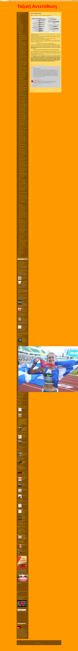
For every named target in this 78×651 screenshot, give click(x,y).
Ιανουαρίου (20, 253)
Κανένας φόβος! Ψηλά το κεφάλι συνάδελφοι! (23, 135)
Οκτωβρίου (20, 26)
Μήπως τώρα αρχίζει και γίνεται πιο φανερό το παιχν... (23, 180)
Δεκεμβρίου (20, 24)
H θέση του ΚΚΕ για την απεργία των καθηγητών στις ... (23, 220)
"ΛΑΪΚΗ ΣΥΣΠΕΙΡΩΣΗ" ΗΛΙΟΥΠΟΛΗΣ (21, 345)
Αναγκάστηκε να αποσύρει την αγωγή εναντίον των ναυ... (23, 120)
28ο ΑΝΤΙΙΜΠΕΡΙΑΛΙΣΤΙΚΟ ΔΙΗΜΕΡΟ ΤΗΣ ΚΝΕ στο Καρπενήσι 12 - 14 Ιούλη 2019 (21, 468)
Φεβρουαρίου (21, 252)
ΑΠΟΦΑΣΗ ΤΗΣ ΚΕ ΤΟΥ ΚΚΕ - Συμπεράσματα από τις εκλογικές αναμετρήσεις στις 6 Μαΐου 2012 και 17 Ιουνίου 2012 (22, 310)
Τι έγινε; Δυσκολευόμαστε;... (22, 55)
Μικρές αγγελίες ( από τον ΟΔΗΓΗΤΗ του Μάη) (22, 108)
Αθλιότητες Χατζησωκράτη (22, 102)
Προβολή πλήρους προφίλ (20, 637)
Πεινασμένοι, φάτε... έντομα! (22, 154)
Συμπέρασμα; (20, 203)
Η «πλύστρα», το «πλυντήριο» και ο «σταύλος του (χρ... (23, 129)
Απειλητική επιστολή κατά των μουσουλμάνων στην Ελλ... (23, 151)
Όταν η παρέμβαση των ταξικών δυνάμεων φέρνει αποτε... (23, 35)
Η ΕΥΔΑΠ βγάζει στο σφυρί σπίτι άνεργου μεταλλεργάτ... (23, 37)
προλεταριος (20, 488)
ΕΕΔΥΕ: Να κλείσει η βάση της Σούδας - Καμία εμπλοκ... (23, 222)
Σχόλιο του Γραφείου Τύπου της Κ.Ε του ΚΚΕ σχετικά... (23, 57)
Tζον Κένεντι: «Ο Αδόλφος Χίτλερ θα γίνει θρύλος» (22, 136)
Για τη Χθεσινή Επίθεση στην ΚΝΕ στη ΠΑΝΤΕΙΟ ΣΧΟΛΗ (24, 478)
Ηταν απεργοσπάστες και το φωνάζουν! (22, 91)
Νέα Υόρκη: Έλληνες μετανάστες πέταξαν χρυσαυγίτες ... (23, 72)
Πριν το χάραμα (21, 219)
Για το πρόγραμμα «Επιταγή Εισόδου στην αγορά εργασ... (23, 104)
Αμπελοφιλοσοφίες (21, 396)
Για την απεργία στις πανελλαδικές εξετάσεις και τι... (23, 233)
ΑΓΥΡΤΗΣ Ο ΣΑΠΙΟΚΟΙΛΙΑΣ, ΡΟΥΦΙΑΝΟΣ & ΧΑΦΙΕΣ (24, 462)
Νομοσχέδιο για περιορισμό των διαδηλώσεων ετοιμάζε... (23, 64)
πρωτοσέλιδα (20, 623)
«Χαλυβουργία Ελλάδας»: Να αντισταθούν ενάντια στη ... (23, 158)
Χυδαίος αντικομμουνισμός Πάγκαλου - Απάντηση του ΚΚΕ (22, 144)
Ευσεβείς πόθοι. (24, 325)
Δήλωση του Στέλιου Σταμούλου (24, 545)
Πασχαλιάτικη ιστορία (22, 227)
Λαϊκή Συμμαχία (20, 522)
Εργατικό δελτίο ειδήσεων (22, 75)
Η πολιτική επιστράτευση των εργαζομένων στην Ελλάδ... (23, 192)
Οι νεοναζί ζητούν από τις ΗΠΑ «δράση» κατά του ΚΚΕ (23, 116)
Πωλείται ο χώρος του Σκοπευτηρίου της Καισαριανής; (22, 79)
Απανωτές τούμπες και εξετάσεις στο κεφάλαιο (23, 247)
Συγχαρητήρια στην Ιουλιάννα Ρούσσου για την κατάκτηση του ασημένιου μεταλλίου (22, 393)
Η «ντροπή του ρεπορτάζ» (22, 48)
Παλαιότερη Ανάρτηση (56, 89)
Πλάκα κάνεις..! (20, 494)
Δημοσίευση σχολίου (35, 85)
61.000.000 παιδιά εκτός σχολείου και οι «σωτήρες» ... (23, 235)
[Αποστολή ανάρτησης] (37, 64)
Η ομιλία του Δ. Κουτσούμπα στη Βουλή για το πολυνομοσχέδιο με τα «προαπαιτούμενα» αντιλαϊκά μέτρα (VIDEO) (22, 518)
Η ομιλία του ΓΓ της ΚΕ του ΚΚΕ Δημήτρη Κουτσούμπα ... (23, 87)
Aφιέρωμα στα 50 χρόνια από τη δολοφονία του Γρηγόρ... (23, 122)
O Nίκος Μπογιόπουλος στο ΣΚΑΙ (24, 302)
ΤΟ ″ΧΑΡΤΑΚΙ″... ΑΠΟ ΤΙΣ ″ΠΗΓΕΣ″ (24, 489)
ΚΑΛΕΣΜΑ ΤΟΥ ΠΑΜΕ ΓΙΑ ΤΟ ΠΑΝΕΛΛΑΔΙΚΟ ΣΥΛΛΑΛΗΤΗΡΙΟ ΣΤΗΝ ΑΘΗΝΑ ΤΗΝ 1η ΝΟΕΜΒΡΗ (24, 537)
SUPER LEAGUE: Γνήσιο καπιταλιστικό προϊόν (22, 76)
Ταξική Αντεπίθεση (37, 6)
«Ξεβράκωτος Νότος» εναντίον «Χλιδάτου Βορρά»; (23, 231)
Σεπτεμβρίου (21, 27)
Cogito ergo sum (20, 449)
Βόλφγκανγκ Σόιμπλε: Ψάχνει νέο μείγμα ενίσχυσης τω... (23, 73)
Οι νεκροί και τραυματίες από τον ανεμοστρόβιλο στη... (23, 124)
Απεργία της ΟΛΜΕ (21, 176)
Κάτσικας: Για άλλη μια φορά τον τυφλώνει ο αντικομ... (23, 175)
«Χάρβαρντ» (20, 177)
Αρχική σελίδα (45, 89)
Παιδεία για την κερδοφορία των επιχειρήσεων (23, 93)
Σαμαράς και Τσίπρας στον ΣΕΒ (23, 197)
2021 (19, 14)
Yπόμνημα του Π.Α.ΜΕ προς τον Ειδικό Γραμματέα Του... (23, 162)
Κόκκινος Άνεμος (20, 399)
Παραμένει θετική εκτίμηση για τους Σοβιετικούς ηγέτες (23, 110)
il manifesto (19, 440)
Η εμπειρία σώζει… (21, 130)
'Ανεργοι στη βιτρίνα (21, 210)
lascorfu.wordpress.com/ (21, 458)
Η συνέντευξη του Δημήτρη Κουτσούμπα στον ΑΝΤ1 (22, 52)
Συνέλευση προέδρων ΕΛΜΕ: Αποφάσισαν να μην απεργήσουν (22, 171)
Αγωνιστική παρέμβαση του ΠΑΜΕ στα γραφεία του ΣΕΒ (24, 484)
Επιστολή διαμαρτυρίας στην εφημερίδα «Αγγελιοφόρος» (23, 214)
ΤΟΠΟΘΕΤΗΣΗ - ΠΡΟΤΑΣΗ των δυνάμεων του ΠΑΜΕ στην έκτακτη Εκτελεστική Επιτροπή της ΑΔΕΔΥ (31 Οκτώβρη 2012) (22, 270)
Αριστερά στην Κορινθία (21, 515)
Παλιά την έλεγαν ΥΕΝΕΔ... (22, 115)
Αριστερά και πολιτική (21, 337)
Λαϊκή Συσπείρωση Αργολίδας (22, 434)
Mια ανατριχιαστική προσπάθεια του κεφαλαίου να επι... (23, 97)
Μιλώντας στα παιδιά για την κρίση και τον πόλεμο (23, 39)
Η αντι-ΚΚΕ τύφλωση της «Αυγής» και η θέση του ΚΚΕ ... (23, 113)
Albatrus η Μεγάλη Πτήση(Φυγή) (22, 476)
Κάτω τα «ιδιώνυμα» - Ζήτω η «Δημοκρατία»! (23, 47)
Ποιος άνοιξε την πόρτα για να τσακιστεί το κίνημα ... (23, 207)
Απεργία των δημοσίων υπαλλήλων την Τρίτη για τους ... (22, 190)
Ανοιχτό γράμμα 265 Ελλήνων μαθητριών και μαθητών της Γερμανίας (24, 282)
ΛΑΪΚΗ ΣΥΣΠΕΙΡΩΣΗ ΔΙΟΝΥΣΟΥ (21, 530)
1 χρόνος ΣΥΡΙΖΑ (24, 504)
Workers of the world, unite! (21, 526)
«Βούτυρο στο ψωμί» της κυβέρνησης (22, 205)
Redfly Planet (20, 482)
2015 (19, 21)
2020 (19, 15)
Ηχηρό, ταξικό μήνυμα (22, 248)
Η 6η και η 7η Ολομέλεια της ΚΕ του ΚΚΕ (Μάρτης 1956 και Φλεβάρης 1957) (25, 318)
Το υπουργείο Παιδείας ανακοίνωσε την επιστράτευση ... (23, 202)
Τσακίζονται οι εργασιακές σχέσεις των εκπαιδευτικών (23, 44)
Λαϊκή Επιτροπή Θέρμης (21, 534)
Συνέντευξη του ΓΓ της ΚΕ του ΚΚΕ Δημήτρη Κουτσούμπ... (23, 85)
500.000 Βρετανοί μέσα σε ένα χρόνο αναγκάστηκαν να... (23, 42)
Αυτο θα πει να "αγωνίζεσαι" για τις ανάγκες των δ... (23, 112)
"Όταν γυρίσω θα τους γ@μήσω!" (24, 551)
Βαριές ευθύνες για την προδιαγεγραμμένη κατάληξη (23, 164)
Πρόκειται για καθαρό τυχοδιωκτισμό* (22, 156)
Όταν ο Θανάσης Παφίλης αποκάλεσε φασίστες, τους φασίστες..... (24, 277)
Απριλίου (20, 249)
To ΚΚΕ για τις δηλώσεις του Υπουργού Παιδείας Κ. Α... (22, 209)
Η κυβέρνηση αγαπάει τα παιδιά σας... (23, 185)
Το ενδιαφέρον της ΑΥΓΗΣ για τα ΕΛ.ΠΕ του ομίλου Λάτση (23, 241)
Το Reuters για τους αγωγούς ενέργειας (22, 59)
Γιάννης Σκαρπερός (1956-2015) (24, 495)
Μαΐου (20, 32)
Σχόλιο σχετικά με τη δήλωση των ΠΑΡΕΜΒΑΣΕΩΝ (23, 188)
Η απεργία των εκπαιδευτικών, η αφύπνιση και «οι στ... (23, 149)
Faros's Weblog (20, 335)
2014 (19, 22)
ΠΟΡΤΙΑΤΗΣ (20, 549)
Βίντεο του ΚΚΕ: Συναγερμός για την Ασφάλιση (23, 50)
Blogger (42, 643)
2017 (19, 18)
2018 (19, 17)
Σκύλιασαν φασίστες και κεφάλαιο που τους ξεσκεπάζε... (22, 238)
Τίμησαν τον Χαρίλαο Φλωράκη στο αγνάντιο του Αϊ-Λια (23, 81)
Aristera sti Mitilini (20, 452)
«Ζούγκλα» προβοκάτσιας (22, 244)
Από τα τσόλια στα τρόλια (22, 200)
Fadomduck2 (20, 403)
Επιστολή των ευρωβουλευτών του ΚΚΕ (23, 70)
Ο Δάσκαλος (20, 194)
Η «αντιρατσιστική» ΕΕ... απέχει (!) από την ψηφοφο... (23, 101)
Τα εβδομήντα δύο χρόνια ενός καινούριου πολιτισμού (22, 447)
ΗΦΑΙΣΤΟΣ (19, 446)
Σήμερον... (19, 450)
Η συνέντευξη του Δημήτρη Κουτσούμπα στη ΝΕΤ (22, 118)
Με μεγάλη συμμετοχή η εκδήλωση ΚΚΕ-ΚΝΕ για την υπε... (23, 147)
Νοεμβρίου (20, 25)
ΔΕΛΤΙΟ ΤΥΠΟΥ (24, 408)
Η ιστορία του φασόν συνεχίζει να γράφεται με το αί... (23, 198)
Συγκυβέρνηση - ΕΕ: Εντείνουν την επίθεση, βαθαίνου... (23, 153)
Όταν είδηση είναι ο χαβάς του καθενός (23, 224)
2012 (19, 254)
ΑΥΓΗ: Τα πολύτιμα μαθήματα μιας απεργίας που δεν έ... (23, 138)
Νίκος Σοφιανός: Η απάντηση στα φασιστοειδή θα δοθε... (23, 89)
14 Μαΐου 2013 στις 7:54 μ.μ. (37, 77)
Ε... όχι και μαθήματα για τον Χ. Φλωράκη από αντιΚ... (23, 54)
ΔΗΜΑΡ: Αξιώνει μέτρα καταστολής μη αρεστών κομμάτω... (22, 160)
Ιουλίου (20, 30)
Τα (18, 623)
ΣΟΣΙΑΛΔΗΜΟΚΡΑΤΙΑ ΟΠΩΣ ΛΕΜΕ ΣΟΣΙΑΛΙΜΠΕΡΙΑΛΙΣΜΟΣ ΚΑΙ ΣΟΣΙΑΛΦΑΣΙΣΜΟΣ (24, 429)
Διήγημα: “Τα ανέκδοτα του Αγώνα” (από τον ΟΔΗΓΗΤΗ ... (23, 106)
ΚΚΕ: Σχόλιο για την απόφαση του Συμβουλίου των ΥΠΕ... (23, 62)
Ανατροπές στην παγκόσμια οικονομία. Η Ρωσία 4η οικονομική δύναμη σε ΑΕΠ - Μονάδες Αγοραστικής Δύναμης (22, 340)
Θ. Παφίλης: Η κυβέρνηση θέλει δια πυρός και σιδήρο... (23, 183)
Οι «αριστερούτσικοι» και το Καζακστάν (24, 442)
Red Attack (19, 503)
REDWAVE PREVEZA (21, 541)
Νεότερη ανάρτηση (34, 89)
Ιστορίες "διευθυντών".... (22, 133)
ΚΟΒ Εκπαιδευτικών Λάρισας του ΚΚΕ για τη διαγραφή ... (23, 132)
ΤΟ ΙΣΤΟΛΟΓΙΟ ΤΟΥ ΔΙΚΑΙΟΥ (22, 432)
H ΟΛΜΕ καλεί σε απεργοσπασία (23, 186)
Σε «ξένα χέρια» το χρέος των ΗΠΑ (23, 142)
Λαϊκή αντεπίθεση (20, 509)
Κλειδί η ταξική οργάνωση (22, 45)
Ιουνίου (20, 31)
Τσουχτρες (19, 426)
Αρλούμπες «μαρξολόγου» (22, 245)
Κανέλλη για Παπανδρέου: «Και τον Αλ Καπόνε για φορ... (23, 195)
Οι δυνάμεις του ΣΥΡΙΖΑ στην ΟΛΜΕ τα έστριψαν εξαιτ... (23, 166)
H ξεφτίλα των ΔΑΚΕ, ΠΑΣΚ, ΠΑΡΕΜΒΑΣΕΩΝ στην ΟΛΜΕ (23, 173)
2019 (19, 16)
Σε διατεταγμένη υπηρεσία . (21, 289)
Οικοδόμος (19, 471)
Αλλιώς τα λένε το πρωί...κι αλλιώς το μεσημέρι (22, 99)
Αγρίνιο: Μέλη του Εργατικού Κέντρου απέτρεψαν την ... (23, 140)
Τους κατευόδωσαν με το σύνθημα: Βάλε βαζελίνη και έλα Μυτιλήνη (24, 454)
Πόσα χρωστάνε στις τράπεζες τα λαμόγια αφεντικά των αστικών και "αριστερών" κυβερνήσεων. (24, 512)
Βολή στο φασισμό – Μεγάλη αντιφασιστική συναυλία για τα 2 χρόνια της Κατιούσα (24, 473)
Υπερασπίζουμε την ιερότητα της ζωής (23, 126)
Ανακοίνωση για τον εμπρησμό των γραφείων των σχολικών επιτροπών (22, 532)
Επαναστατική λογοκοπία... (22, 239)
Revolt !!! (19, 460)
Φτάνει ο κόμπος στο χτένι (22, 167)
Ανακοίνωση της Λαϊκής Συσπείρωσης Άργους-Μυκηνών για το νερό (24, 436)
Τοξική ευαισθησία (21, 86)
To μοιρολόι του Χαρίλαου (22, 127)
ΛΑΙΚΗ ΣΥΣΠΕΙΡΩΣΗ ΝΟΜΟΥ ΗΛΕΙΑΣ (22, 407)
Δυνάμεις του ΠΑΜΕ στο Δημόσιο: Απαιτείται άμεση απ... (23, 95)
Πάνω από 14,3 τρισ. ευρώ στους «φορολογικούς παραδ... (23, 83)
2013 (19, 23)
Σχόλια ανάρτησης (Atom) (37, 91)
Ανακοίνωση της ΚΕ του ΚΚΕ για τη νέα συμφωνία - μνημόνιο (22, 524)
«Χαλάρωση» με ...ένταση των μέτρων (23, 34)
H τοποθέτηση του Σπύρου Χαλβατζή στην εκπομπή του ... (23, 216)
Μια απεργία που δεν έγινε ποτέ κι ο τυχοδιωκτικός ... (23, 60)
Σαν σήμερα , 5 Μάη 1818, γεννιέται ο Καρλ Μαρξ (22, 226)
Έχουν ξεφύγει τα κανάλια (21, 335)
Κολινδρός (19, 413)
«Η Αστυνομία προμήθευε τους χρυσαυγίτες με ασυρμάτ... (23, 68)
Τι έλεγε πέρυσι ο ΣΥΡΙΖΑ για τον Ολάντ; (23, 217)
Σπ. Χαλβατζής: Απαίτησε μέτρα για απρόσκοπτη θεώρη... (23, 169)
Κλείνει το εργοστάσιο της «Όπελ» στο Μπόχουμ (22, 243)
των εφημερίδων (23, 623)
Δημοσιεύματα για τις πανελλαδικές (22, 66)
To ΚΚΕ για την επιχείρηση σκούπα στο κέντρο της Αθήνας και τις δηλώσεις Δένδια (23, 295)
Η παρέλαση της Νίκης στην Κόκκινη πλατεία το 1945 (22, 212)
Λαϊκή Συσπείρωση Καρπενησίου (20, 466)
